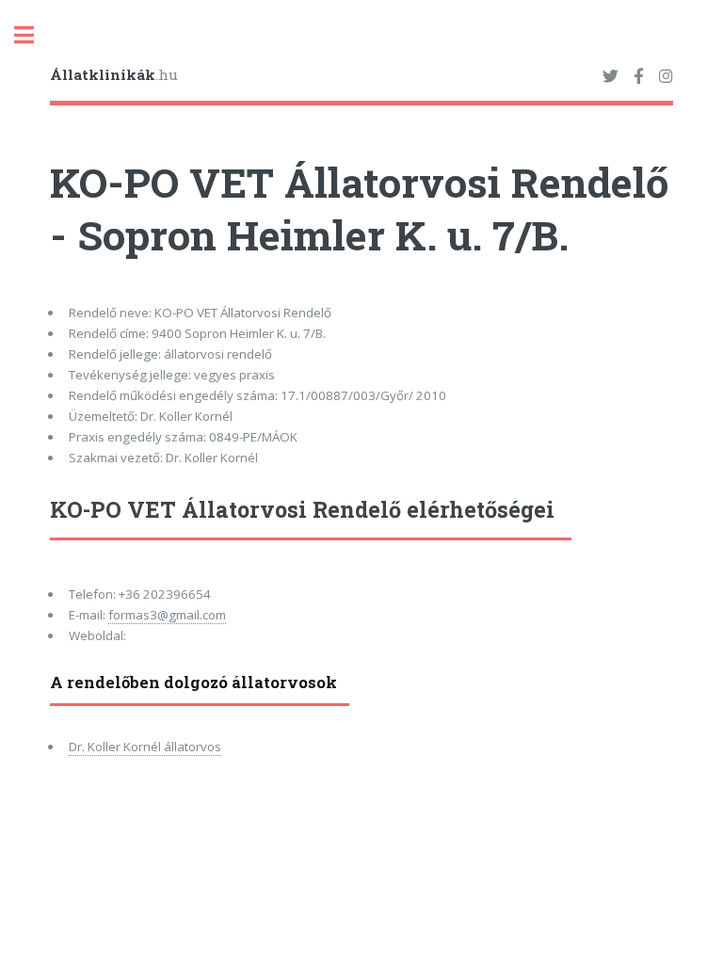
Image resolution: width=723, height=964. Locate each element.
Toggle (34, 35)
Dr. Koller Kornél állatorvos (145, 746)
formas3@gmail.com (167, 614)
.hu (114, 74)
